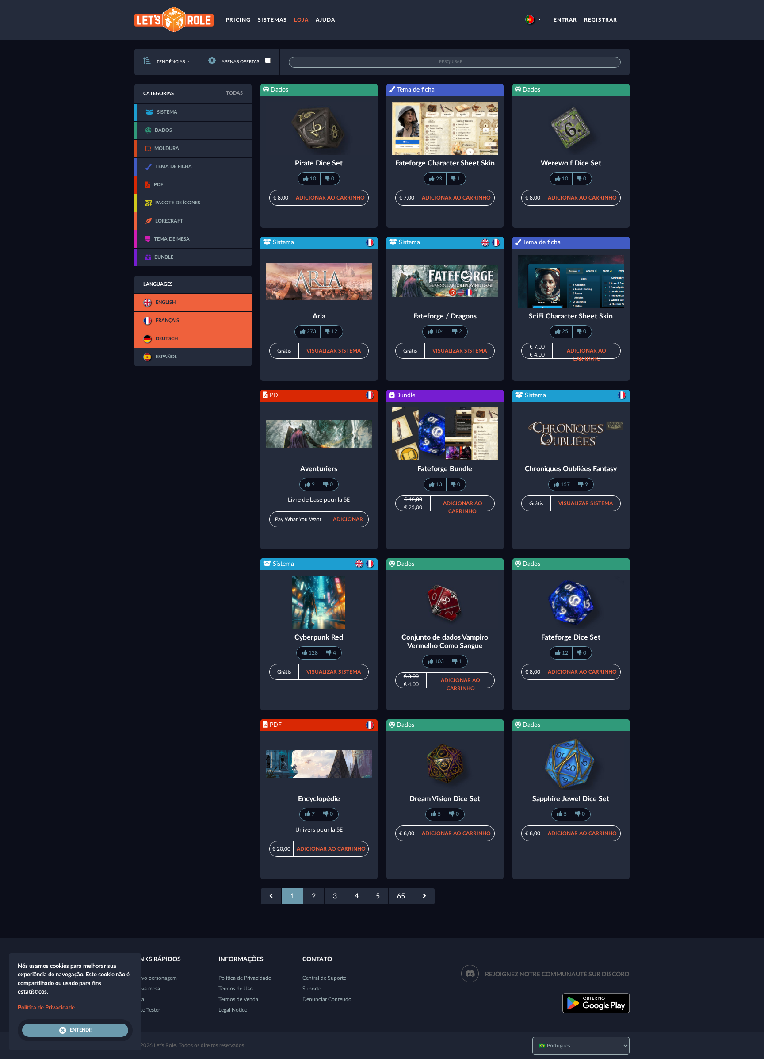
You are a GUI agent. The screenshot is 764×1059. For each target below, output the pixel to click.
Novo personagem (155, 978)
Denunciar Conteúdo (326, 999)
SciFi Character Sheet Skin (571, 316)
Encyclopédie (319, 798)
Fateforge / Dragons (445, 316)
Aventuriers (318, 468)
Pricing (238, 20)
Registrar (600, 20)
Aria (319, 316)
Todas (234, 93)
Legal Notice (232, 1010)
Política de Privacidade (244, 978)
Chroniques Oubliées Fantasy (571, 468)
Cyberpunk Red (318, 637)
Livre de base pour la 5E (319, 499)
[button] (533, 19)
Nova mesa (147, 988)
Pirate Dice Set (319, 163)
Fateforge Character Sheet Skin (445, 163)
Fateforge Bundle (444, 468)
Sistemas (272, 20)
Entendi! (81, 1030)
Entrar (565, 20)
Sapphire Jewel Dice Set (570, 798)
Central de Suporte (324, 978)
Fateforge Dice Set (570, 637)
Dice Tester (147, 1010)
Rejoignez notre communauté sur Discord (557, 974)
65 (401, 896)
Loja (301, 20)
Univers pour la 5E (319, 829)
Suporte (311, 988)
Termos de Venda (238, 999)
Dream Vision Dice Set (444, 798)
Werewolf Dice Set (571, 163)
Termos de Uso (235, 988)
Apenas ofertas (239, 62)
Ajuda (325, 20)
